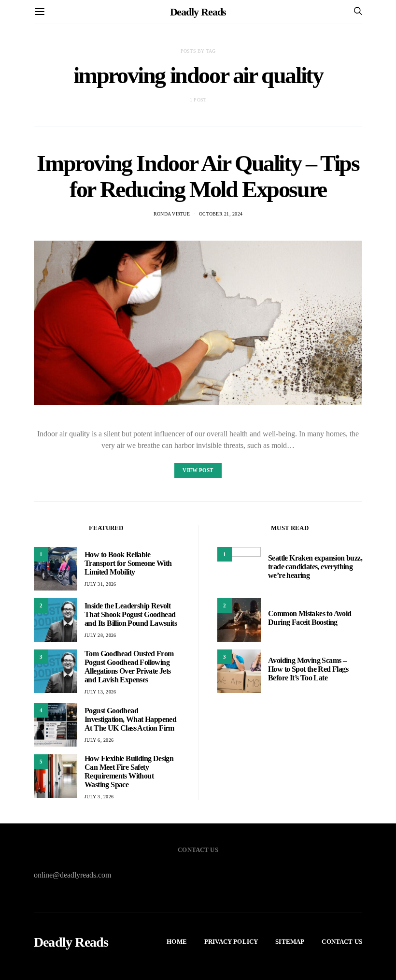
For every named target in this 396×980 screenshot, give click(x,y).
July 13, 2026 (100, 691)
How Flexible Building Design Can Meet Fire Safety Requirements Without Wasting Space (129, 771)
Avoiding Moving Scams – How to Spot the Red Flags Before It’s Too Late (308, 669)
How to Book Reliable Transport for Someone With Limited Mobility (128, 563)
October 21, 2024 (220, 213)
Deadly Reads (198, 12)
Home (177, 941)
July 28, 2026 (100, 635)
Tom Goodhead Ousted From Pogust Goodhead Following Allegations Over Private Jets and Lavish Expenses (129, 666)
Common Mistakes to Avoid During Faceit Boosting (310, 617)
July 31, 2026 (100, 584)
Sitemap (289, 941)
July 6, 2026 (99, 740)
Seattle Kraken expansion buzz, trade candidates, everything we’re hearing (315, 566)
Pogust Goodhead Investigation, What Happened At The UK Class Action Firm (130, 719)
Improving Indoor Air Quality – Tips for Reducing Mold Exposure (198, 176)
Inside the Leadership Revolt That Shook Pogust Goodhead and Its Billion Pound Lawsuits (131, 614)
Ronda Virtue (172, 213)
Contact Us (342, 941)
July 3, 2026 (99, 796)
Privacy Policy (231, 941)
